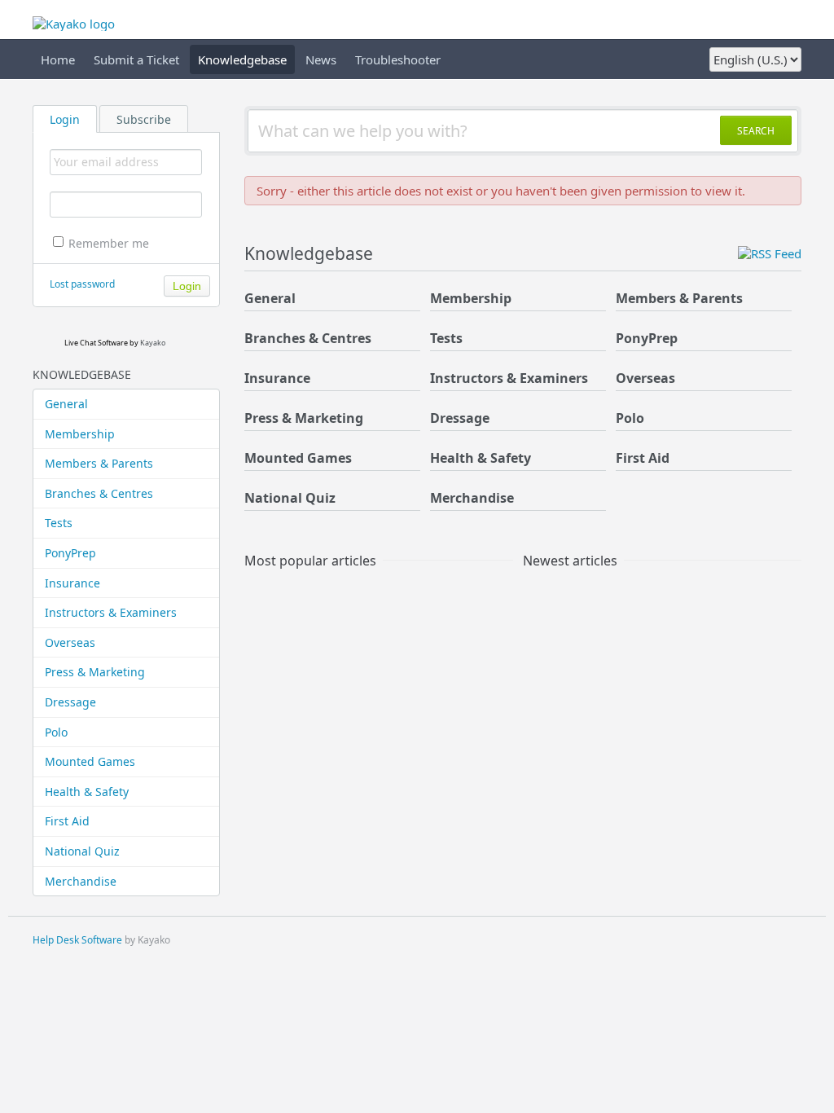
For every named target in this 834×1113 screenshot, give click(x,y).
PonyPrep (70, 553)
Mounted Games (90, 761)
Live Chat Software (96, 342)
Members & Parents (99, 463)
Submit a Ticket (136, 59)
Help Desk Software (77, 940)
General (66, 403)
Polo (56, 732)
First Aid (67, 821)
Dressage (70, 702)
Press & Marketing (95, 672)
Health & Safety (87, 791)
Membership (80, 434)
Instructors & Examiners (111, 612)
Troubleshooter (398, 59)
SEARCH (756, 131)
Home (58, 59)
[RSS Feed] (769, 253)
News (320, 59)
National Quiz (82, 851)
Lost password (82, 284)
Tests (58, 522)
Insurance (72, 583)
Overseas (70, 642)
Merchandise (80, 881)
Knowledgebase (242, 59)
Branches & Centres (99, 493)
